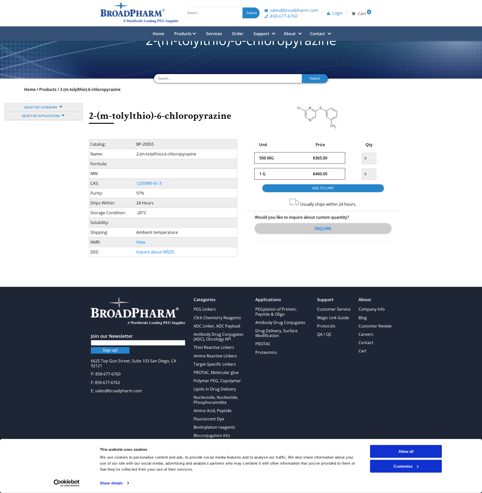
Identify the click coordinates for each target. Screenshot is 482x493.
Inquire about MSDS (155, 252)
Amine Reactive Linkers (215, 356)
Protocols (326, 326)
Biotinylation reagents (214, 427)
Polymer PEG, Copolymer (217, 381)
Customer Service (333, 309)
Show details (111, 483)
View (140, 242)
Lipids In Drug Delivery (215, 389)
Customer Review (374, 326)
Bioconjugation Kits (212, 435)
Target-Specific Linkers (215, 364)
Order (238, 33)
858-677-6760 (284, 16)
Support (261, 33)
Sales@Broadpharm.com (294, 10)
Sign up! (110, 350)
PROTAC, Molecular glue (216, 372)
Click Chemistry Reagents (217, 317)
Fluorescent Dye (209, 419)
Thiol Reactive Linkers (214, 347)
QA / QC (324, 334)
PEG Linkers (205, 309)
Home (158, 33)
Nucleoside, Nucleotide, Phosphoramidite (216, 400)
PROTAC (263, 344)
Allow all (405, 451)
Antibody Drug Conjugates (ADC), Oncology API (219, 337)
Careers (365, 334)
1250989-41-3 (148, 183)
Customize (403, 466)
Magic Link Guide (333, 317)
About (289, 33)
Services (214, 33)
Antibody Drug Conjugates (280, 322)
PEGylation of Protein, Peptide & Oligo (276, 311)
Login (337, 13)
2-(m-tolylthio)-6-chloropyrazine (90, 89)
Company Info (371, 309)
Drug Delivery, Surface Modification (276, 333)
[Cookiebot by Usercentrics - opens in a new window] (67, 483)
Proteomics (266, 352)
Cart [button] (364, 13)
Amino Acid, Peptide (212, 410)
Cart (362, 351)
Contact (317, 33)
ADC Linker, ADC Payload (217, 326)
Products (183, 33)
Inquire (323, 228)
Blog (362, 317)
